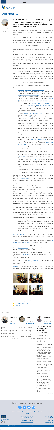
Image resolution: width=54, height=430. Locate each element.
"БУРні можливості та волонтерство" (35, 122)
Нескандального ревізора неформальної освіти (39, 105)
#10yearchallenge (32, 260)
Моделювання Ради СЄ (19, 234)
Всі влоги (17, 308)
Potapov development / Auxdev (31, 423)
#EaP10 (39, 260)
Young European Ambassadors (38, 139)
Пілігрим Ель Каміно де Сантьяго (40, 103)
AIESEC (30, 117)
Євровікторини (22, 156)
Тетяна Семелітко (29, 318)
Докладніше (15, 338)
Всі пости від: (23, 301)
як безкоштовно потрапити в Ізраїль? (34, 113)
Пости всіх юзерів (21, 303)
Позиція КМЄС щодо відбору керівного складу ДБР (43, 328)
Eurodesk (34, 159)
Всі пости (17, 305)
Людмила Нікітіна (6, 29)
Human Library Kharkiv (28, 242)
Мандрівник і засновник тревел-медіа (28, 95)
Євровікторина (26, 254)
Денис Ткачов (13, 317)
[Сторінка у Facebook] (2, 422)
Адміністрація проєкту (27, 420)
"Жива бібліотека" (23, 248)
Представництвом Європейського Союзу (31, 411)
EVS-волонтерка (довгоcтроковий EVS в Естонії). (31, 90)
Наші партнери (49, 422)
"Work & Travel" (27, 144)
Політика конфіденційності (27, 422)
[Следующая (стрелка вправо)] (0, 429)
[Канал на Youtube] (4, 422)
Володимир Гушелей (47, 318)
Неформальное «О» (45, 100)
